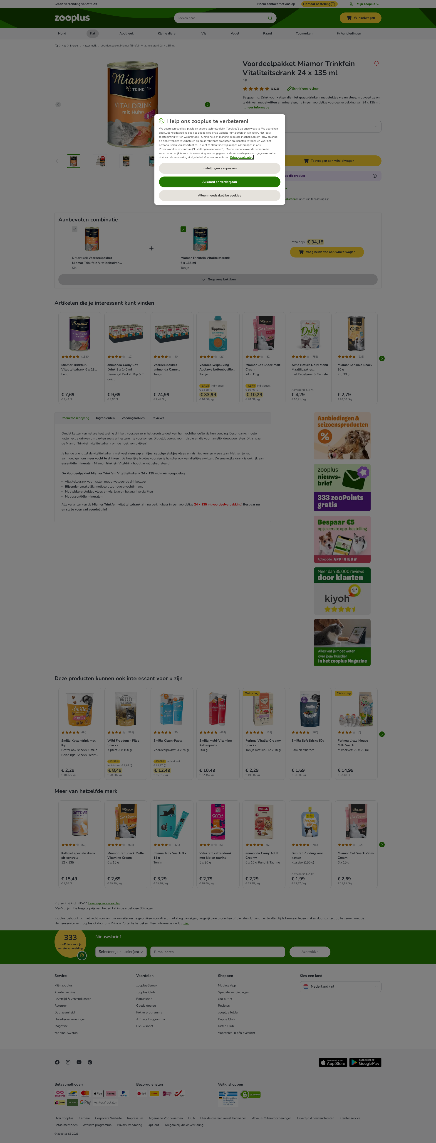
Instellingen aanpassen (220, 168)
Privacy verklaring (241, 157)
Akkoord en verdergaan (219, 182)
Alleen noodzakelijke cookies (219, 195)
